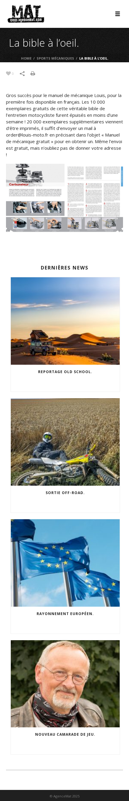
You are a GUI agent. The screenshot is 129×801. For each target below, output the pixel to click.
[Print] (36, 73)
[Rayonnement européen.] (65, 563)
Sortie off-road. (65, 492)
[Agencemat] (26, 13)
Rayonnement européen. (65, 613)
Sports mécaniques (55, 58)
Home (26, 58)
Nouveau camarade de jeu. (65, 734)
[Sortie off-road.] (65, 442)
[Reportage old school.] (65, 321)
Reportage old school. (65, 371)
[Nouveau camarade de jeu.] (65, 684)
